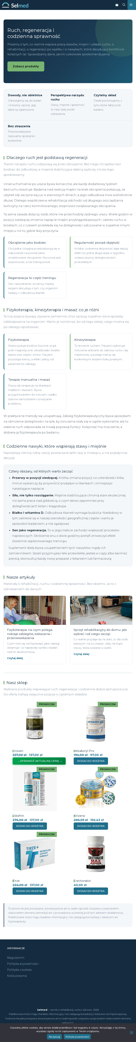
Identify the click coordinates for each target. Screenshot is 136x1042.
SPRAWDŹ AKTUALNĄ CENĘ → (41, 761)
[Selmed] (15, 5)
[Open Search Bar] (124, 5)
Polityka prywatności (23, 963)
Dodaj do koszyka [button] (90, 761)
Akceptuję (54, 1036)
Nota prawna (17, 975)
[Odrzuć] (131, 1032)
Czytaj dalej (15, 658)
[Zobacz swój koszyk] (116, 5)
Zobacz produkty (26, 66)
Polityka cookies (19, 969)
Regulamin (15, 957)
